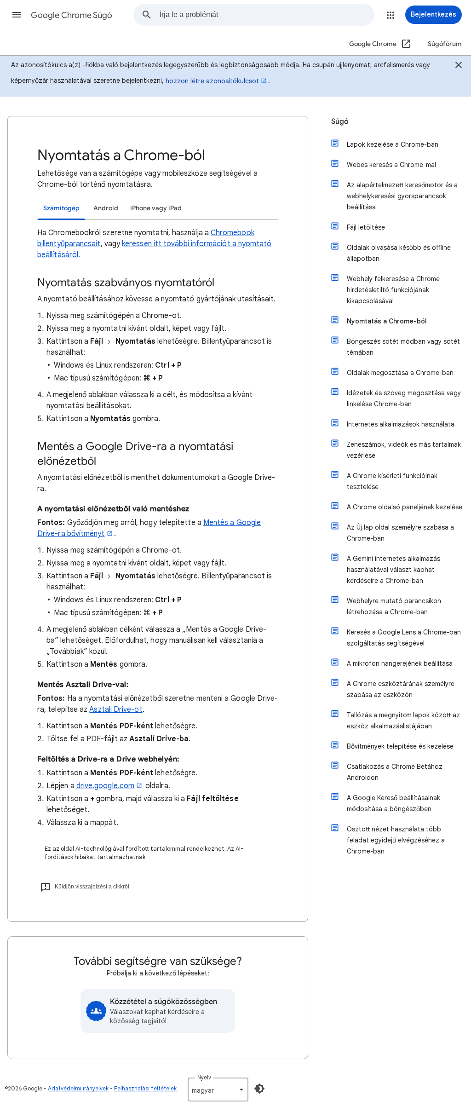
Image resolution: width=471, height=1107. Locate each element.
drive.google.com (105, 785)
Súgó (340, 121)
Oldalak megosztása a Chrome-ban (400, 373)
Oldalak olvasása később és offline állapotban (399, 253)
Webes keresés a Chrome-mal (391, 165)
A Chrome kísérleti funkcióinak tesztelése (392, 481)
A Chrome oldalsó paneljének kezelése (404, 507)
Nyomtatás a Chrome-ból (387, 321)
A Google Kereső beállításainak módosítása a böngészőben (393, 803)
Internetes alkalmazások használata (400, 424)
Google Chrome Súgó (71, 15)
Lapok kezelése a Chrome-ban (392, 144)
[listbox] (218, 1089)
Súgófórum (445, 44)
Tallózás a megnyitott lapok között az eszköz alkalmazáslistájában (403, 720)
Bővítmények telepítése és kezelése (400, 746)
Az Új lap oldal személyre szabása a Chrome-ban (400, 532)
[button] (17, 15)
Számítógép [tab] (61, 208)
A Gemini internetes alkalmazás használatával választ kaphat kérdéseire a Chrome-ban (393, 569)
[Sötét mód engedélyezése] (259, 1089)
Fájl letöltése (366, 227)
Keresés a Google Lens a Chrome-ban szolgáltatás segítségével (404, 637)
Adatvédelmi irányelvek (78, 1088)
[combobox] (267, 14)
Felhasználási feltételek (145, 1088)
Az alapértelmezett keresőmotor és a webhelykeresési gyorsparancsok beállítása (402, 196)
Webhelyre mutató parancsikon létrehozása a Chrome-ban (394, 606)
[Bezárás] (458, 66)
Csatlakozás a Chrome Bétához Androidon (394, 772)
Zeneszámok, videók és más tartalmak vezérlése (404, 450)
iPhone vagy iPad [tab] (156, 208)
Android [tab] (105, 208)
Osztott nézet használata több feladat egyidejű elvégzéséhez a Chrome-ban (396, 840)
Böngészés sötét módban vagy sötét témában (403, 347)
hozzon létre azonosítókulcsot (212, 81)
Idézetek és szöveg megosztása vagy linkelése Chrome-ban (404, 398)
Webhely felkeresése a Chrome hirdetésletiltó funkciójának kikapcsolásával (393, 290)
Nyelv (204, 1077)
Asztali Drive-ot (115, 709)
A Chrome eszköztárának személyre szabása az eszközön (400, 689)
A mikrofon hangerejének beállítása (400, 663)
